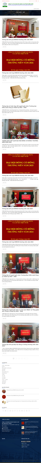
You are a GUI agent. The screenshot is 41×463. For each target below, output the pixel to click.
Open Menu (37, 8)
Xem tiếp (4, 149)
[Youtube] (22, 411)
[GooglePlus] (8, 411)
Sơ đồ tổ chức (4, 373)
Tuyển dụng (4, 380)
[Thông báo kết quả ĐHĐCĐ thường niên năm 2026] (4, 391)
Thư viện (3, 375)
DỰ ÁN (3, 366)
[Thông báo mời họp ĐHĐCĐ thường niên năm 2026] (4, 397)
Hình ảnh (3, 370)
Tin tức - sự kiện (19, 13)
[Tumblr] (17, 411)
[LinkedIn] (13, 411)
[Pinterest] (15, 411)
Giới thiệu (3, 369)
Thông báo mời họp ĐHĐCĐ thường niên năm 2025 (17, 175)
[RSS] (24, 411)
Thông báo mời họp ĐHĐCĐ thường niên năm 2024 (17, 242)
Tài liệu (3, 374)
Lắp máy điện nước (5, 371)
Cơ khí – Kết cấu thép (5, 365)
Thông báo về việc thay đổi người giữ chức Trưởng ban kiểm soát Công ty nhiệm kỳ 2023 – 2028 (19, 106)
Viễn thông (4, 382)
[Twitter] (20, 411)
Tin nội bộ (3, 378)
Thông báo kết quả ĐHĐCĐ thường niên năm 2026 (17, 39)
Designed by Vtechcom (15, 461)
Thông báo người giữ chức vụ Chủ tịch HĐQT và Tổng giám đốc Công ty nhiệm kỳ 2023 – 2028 (20, 310)
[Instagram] (10, 411)
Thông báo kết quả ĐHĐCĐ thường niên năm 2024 (17, 208)
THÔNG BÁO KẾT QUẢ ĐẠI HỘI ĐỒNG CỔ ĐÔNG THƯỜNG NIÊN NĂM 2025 (20, 141)
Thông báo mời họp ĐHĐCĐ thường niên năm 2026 (17, 73)
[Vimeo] (27, 411)
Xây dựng (3, 383)
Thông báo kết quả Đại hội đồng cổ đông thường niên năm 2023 (20, 345)
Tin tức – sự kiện (5, 379)
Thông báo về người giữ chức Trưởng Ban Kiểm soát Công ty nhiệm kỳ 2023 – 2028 (20, 275)
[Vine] (29, 411)
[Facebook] (3, 411)
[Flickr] (6, 411)
